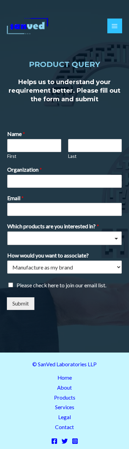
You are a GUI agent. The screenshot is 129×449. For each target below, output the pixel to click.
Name (16, 133)
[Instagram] (75, 441)
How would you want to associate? (48, 255)
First (11, 156)
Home (64, 378)
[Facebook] (54, 441)
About (64, 387)
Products (64, 397)
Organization (24, 169)
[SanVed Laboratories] (27, 26)
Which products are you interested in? (53, 226)
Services (64, 407)
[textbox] (61, 239)
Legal (64, 417)
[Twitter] (65, 441)
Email (15, 198)
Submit (20, 303)
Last (72, 156)
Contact (64, 427)
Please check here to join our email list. (61, 285)
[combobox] (64, 238)
